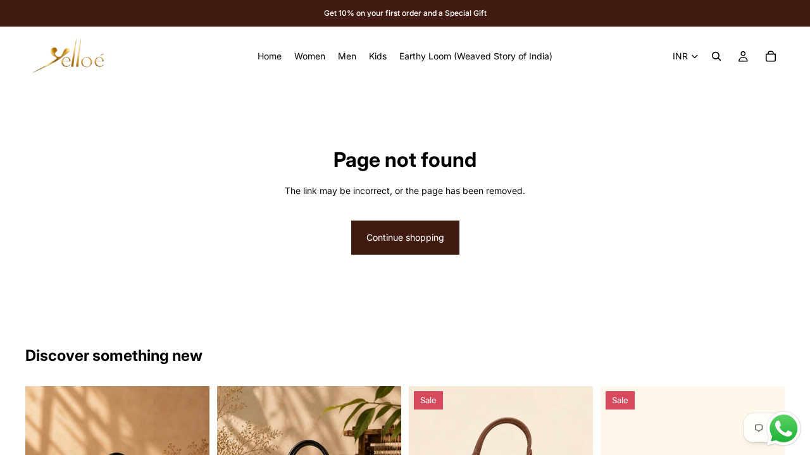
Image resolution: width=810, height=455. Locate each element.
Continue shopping (405, 237)
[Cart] (771, 56)
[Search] (716, 56)
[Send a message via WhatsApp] (784, 429)
